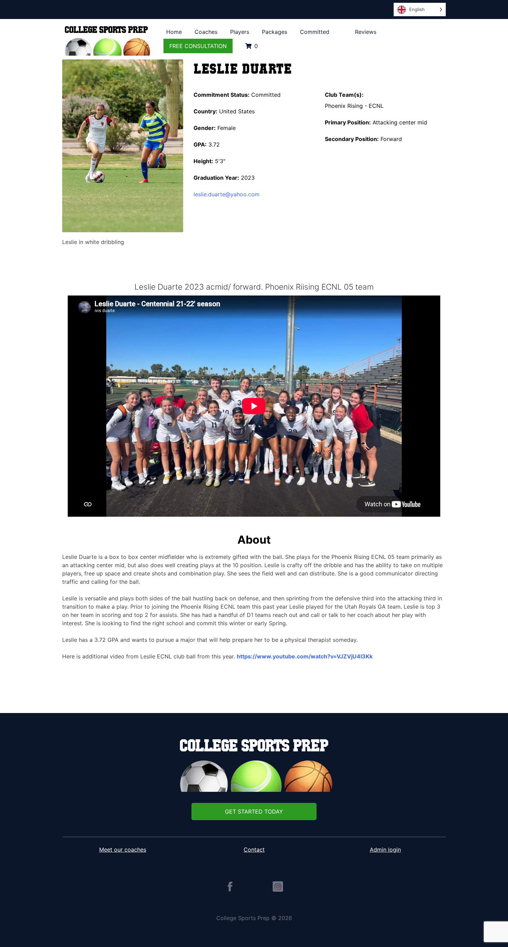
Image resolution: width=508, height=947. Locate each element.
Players (239, 31)
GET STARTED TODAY (254, 811)
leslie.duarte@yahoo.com (227, 194)
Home (174, 31)
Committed (314, 31)
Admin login (385, 849)
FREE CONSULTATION (198, 46)
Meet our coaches (122, 849)
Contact (254, 849)
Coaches (206, 31)
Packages (274, 31)
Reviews (365, 31)
